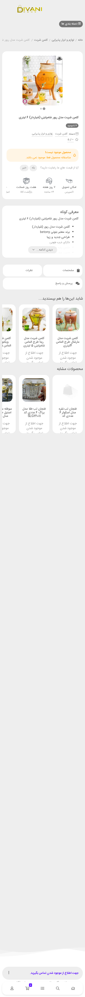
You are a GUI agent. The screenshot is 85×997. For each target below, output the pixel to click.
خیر (24, 167)
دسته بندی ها (69, 23)
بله (33, 167)
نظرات (30, 270)
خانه (80, 40)
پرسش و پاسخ (64, 283)
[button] (41, 109)
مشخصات (69, 270)
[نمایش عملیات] (8, 973)
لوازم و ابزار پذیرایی (63, 40)
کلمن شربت (41, 40)
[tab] (62, 270)
